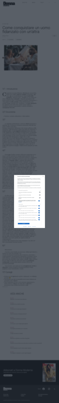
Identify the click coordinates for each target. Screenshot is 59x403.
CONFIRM (23, 223)
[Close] (43, 176)
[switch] (39, 192)
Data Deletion (25, 226)
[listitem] (29, 190)
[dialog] (29, 201)
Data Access (29, 226)
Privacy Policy (34, 226)
